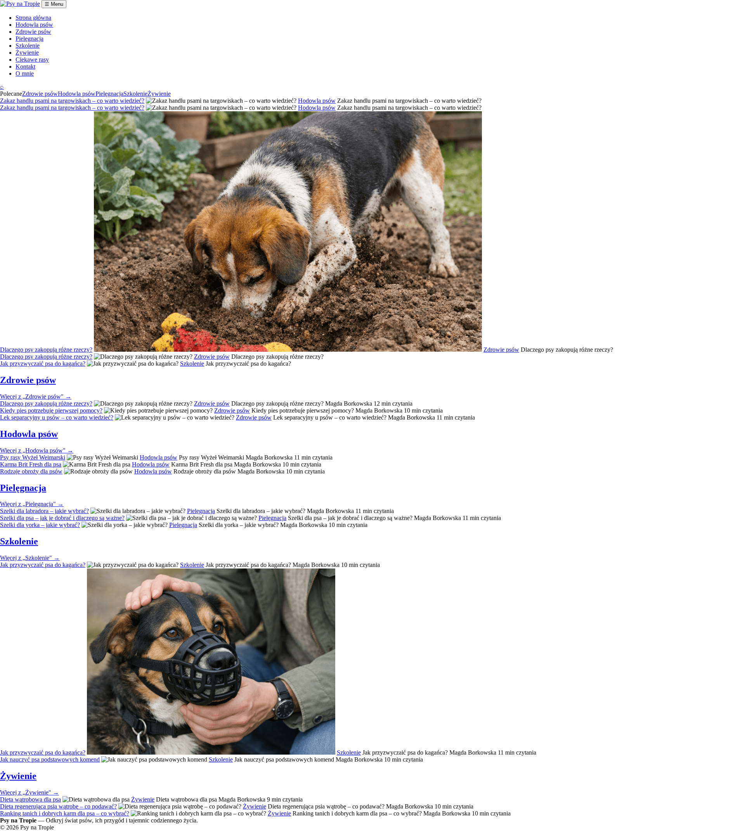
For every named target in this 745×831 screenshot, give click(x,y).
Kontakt (25, 66)
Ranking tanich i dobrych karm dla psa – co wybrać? (64, 813)
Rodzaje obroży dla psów (31, 471)
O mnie (25, 73)
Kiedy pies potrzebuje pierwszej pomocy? (51, 410)
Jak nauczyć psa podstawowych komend (50, 759)
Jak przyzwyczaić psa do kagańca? (42, 363)
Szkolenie (28, 45)
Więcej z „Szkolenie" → (30, 558)
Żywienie (27, 52)
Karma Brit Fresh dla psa (30, 464)
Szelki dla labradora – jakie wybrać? (44, 511)
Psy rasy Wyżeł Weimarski (32, 457)
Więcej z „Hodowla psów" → (36, 450)
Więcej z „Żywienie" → (29, 792)
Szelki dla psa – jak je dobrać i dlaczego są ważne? (62, 518)
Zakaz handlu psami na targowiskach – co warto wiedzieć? (72, 100)
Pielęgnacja (29, 38)
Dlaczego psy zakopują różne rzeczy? (46, 349)
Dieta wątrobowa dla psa (30, 799)
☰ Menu (54, 4)
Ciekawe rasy (32, 59)
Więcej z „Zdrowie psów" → (35, 396)
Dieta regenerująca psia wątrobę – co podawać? (58, 806)
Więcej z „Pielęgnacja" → (32, 504)
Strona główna (33, 17)
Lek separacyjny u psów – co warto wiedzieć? (56, 417)
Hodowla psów (34, 24)
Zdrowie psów (33, 31)
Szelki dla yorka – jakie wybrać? (40, 525)
